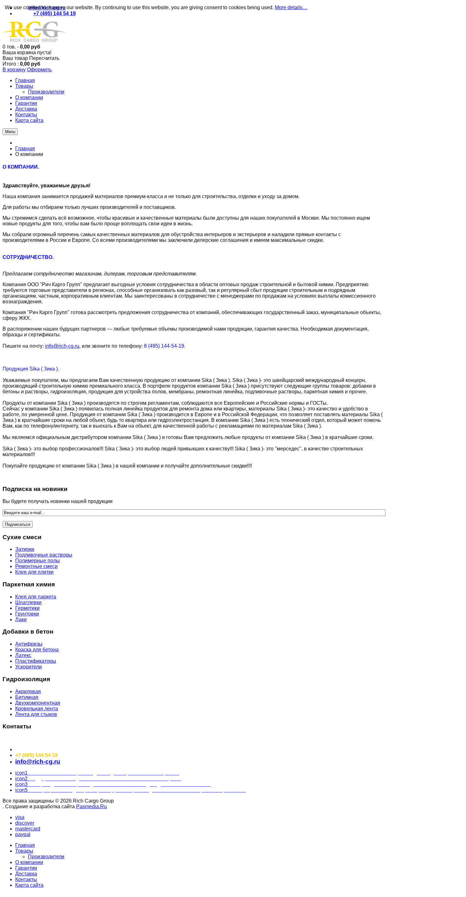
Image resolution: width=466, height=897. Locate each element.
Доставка (26, 873)
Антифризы (28, 644)
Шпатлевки (28, 602)
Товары (24, 851)
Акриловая (28, 691)
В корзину (14, 69)
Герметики (27, 608)
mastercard (27, 828)
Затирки (24, 549)
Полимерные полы (37, 560)
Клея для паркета (35, 596)
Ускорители (28, 666)
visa (19, 817)
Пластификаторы (35, 661)
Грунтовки (27, 613)
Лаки (21, 619)
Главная (25, 148)
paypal (22, 834)
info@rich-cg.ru (62, 346)
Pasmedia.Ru (91, 806)
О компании (29, 862)
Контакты (26, 879)
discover (24, 823)
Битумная (26, 697)
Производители (46, 856)
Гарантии (26, 868)
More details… (291, 7)
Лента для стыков (36, 714)
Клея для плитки (34, 572)
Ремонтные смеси (36, 566)
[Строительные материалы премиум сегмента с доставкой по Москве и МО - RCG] (34, 41)
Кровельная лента (36, 708)
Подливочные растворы (43, 555)
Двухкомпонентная (37, 703)
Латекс (23, 655)
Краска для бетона (37, 649)
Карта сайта (29, 885)
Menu (10, 131)
